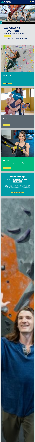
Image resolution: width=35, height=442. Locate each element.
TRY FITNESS (6, 168)
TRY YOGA (6, 125)
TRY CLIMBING (7, 83)
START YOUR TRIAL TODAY (17, 192)
